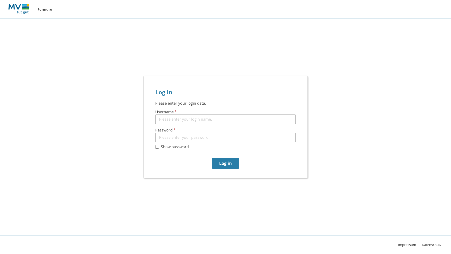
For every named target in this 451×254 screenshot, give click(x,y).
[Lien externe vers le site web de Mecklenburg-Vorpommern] (19, 9)
